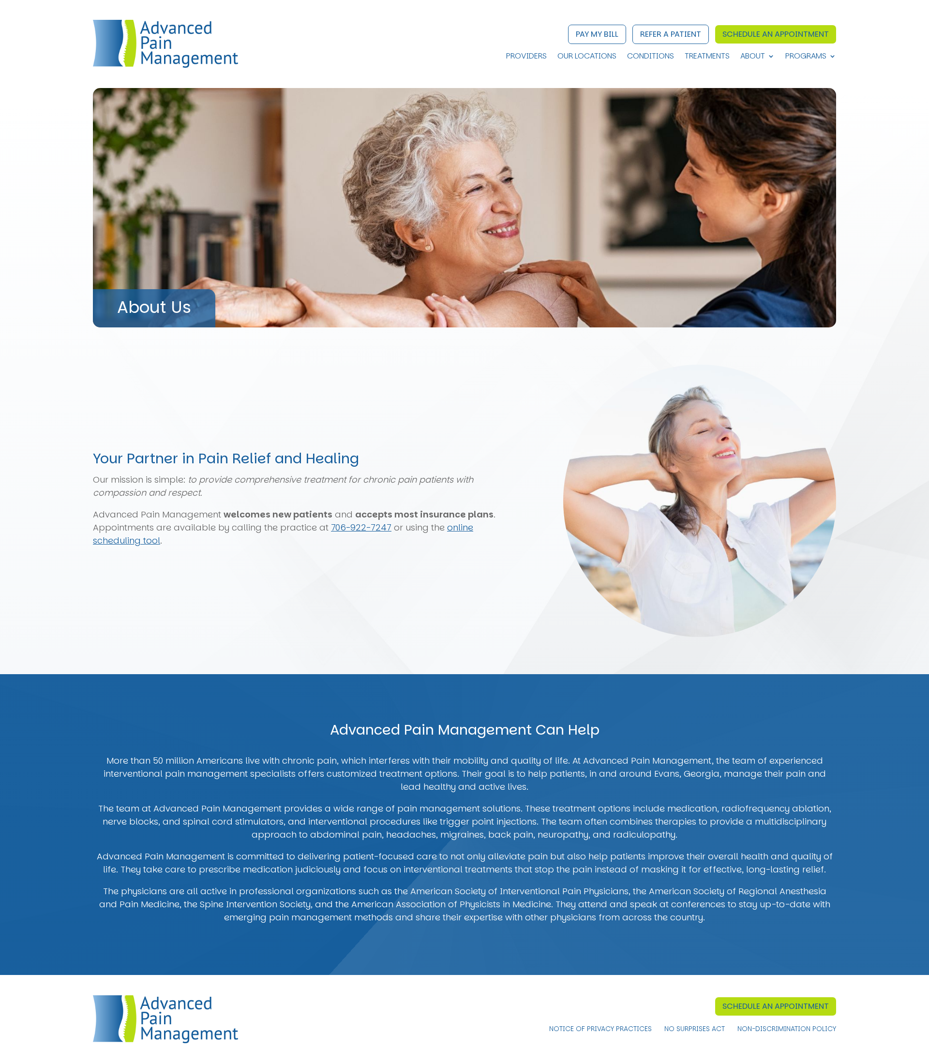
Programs (805, 57)
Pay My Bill (597, 34)
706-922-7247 (361, 527)
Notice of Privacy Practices (600, 1029)
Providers (526, 57)
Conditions (650, 57)
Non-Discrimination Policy (786, 1029)
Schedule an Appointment (775, 34)
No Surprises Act (694, 1029)
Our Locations (586, 57)
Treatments (707, 57)
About (752, 57)
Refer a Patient (670, 34)
